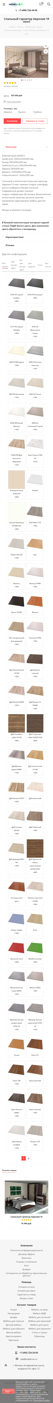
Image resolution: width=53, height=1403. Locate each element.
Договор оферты (26, 1254)
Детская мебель (13, 1324)
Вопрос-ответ (26, 1298)
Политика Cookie (41, 1400)
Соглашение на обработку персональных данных (26, 1274)
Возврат (27, 1269)
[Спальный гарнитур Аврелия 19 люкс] (26, 62)
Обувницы (39, 1336)
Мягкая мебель (13, 1332)
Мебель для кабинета (13, 1328)
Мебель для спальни (13, 1321)
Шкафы (13, 1317)
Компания (26, 1245)
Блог (26, 1265)
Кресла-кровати (13, 1336)
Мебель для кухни (39, 1324)
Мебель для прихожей (39, 1321)
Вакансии (26, 1258)
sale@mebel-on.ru (28, 1359)
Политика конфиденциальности (26, 1250)
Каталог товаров (26, 1304)
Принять (8, 1391)
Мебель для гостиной (39, 1317)
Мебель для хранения (39, 1328)
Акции (13, 1309)
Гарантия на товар (26, 1294)
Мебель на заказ (39, 1309)
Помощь (26, 1282)
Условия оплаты (26, 1287)
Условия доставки (26, 1290)
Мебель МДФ (39, 1313)
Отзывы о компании (26, 1261)
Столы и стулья (39, 1332)
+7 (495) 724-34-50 (28, 10)
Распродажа (14, 1313)
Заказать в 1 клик (35, 121)
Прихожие (13, 1340)
